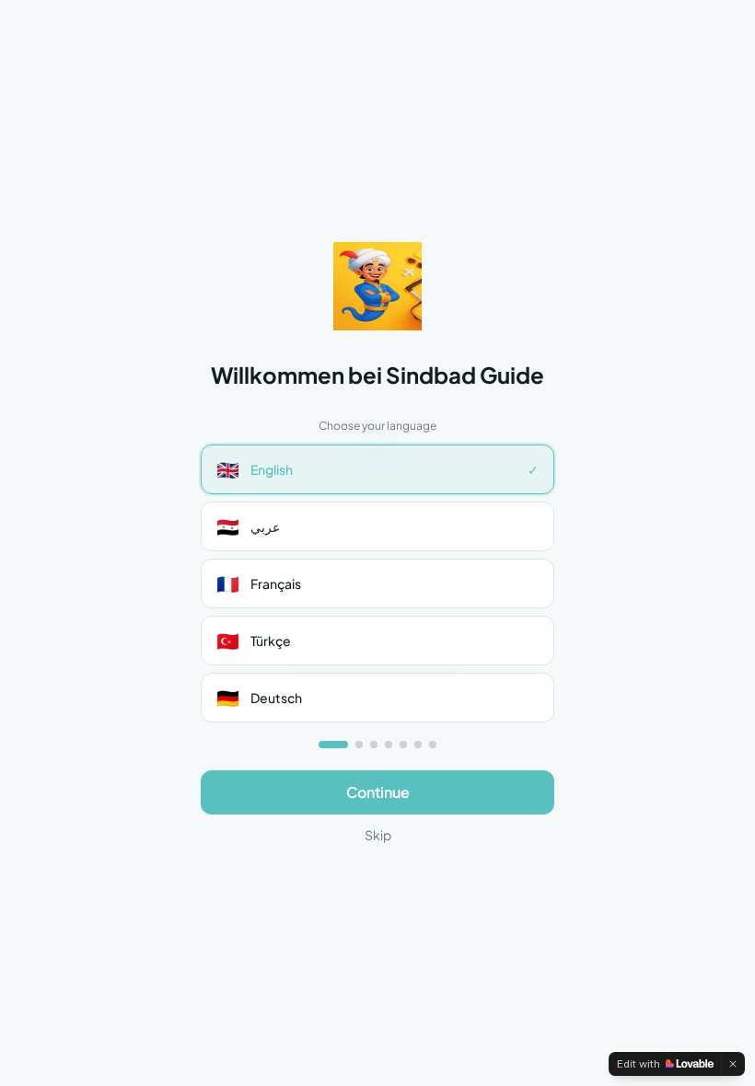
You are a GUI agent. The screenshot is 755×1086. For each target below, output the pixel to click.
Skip (378, 834)
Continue (378, 792)
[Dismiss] (733, 1064)
